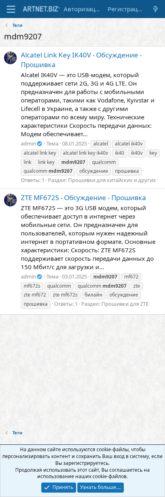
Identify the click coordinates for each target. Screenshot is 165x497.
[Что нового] (155, 9)
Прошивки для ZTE (125, 303)
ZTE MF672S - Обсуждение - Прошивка (83, 197)
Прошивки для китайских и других (112, 180)
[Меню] (11, 9)
